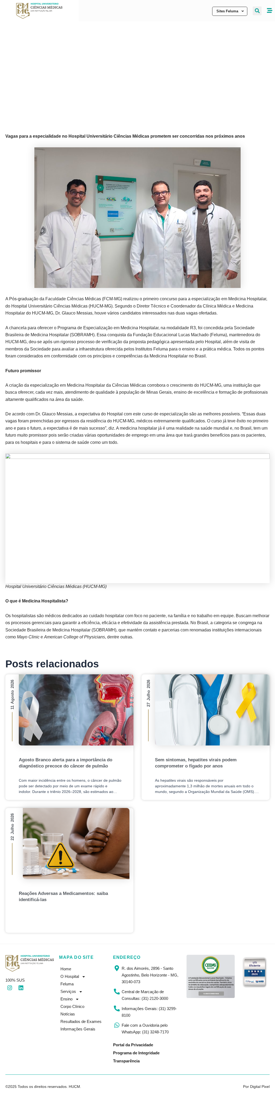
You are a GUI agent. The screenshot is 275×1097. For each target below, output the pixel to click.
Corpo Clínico (72, 1006)
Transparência (126, 1061)
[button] (257, 10)
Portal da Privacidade (133, 1045)
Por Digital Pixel (256, 1086)
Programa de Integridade (136, 1053)
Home (65, 969)
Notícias (67, 1014)
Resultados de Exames (81, 1021)
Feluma (67, 984)
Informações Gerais (77, 1029)
